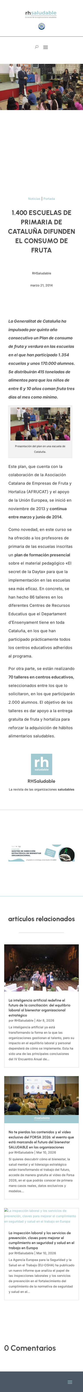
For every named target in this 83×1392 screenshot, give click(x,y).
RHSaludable (23, 1020)
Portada (49, 198)
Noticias (34, 198)
